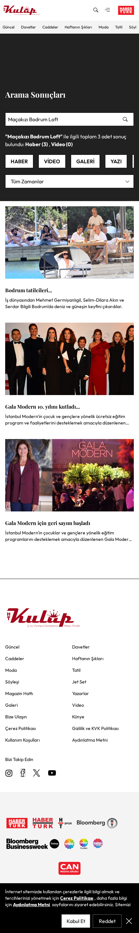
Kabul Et (76, 921)
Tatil (119, 27)
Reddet (107, 921)
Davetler (28, 27)
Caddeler (50, 27)
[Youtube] (52, 773)
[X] (36, 773)
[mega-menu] (107, 10)
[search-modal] (95, 10)
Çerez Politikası (76, 898)
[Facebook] (23, 773)
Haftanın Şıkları (78, 27)
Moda (104, 27)
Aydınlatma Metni (31, 904)
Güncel (9, 27)
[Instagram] (9, 773)
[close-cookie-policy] (129, 921)
